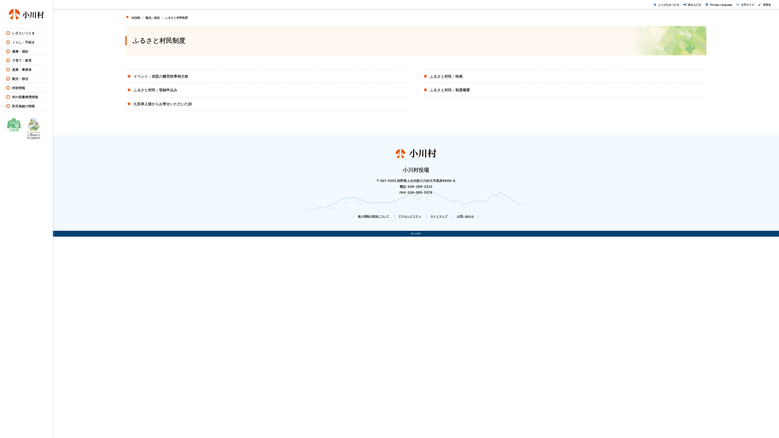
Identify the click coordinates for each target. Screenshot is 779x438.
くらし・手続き (23, 42)
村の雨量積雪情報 (25, 97)
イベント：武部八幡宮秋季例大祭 (160, 76)
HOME (135, 17)
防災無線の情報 (23, 106)
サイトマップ (439, 216)
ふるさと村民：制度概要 (450, 90)
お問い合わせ (465, 216)
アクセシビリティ (409, 216)
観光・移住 (20, 79)
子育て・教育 (22, 60)
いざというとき (23, 33)
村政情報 (18, 88)
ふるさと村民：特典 (448, 76)
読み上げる (694, 4)
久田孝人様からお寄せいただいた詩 (162, 104)
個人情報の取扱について (373, 216)
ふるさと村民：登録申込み (155, 90)
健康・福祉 (20, 51)
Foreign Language (721, 4)
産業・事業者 (22, 70)
